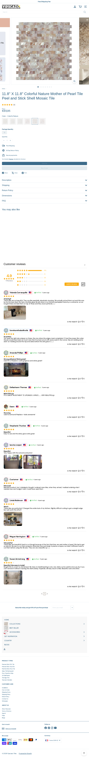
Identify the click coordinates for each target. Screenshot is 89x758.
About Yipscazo (6, 709)
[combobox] (44, 12)
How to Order (6, 690)
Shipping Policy (6, 694)
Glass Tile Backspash (8, 671)
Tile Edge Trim (6, 677)
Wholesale (5, 701)
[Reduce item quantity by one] (4, 140)
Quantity (4, 136)
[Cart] (80, 6)
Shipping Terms (6, 692)
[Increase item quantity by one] (10, 140)
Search (4, 713)
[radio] (5, 121)
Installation (5, 688)
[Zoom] (74, 81)
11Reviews (9, 281)
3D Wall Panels (6, 675)
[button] (42, 594)
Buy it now (44, 168)
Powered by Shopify (25, 753)
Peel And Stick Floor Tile (8, 669)
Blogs (3, 718)
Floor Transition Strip (7, 673)
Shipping (11, 159)
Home (3, 88)
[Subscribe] (72, 607)
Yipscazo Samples (7, 680)
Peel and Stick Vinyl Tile (8, 666)
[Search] (84, 12)
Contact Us (5, 699)
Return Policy (5, 696)
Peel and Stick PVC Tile (8, 664)
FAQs (3, 715)
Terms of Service (6, 711)
